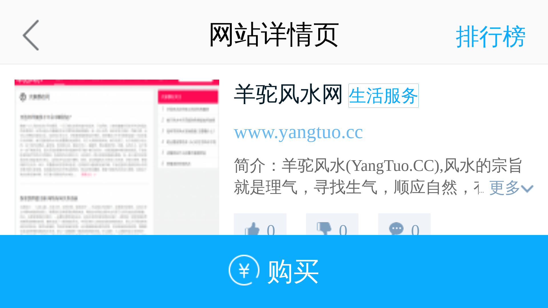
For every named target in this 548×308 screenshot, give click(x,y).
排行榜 (491, 37)
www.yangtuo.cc (298, 131)
